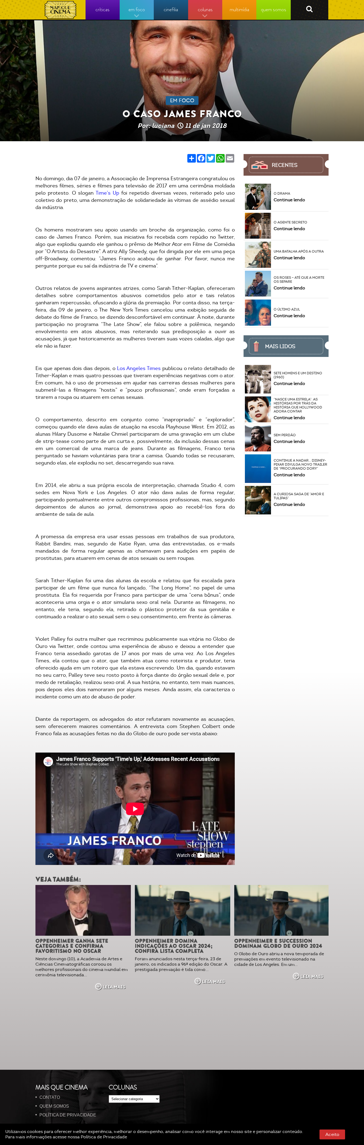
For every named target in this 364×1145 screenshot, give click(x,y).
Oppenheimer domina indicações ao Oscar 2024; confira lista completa (174, 946)
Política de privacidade (67, 1115)
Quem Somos (54, 1106)
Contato (49, 1097)
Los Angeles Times (139, 368)
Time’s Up (106, 193)
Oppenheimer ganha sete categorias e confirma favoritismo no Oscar (71, 946)
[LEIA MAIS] (83, 910)
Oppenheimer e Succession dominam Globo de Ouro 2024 (278, 943)
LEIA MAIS (114, 987)
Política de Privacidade (104, 1137)
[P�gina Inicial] (61, 10)
